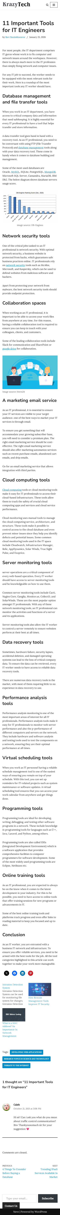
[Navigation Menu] (54, 5)
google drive (9, 348)
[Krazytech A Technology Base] (16, 4)
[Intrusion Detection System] (15, 994)
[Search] (47, 5)
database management (31, 147)
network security (15, 265)
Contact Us (11, 1205)
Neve (16, 1211)
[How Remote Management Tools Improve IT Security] (39, 989)
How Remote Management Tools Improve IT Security (38, 1001)
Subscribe (48, 1198)
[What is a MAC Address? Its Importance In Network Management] (13, 1014)
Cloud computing (12, 489)
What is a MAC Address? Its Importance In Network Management (10, 1029)
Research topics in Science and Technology (26, 1059)
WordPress (41, 1211)
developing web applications (27, 1052)
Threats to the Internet (16, 1065)
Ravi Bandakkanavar (15, 37)
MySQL (15, 171)
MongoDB (50, 171)
